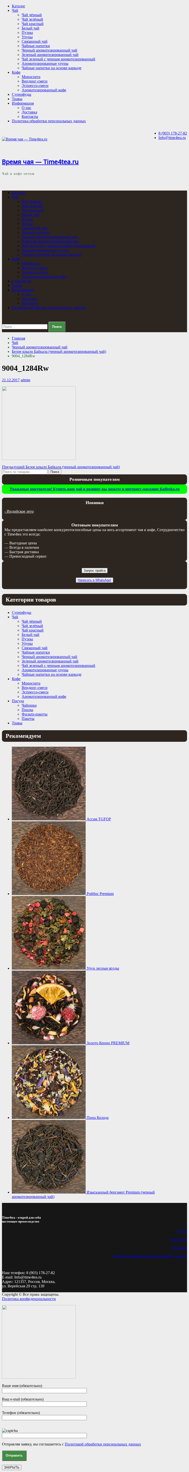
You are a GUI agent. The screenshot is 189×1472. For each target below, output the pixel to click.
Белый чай (30, 28)
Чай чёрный (32, 15)
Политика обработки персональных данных (49, 121)
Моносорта (31, 77)
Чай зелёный (32, 19)
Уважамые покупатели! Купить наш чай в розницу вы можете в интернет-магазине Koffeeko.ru (95, 489)
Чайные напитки (36, 46)
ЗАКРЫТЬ (11, 1467)
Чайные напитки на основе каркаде (51, 68)
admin (25, 380)
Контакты (30, 116)
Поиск (54, 472)
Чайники (29, 705)
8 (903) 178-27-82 (172, 133)
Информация (23, 103)
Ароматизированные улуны (45, 63)
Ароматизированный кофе (44, 90)
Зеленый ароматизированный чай (50, 55)
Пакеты (28, 718)
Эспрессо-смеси (35, 85)
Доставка (29, 112)
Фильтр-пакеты (34, 714)
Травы (17, 99)
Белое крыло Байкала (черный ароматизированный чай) (59, 351)
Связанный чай (34, 41)
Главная (18, 338)
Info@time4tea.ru (172, 138)
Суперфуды (21, 94)
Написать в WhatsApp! (94, 580)
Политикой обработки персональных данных (103, 1444)
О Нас (182, 1231)
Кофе (16, 72)
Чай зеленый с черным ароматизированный (58, 59)
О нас (26, 108)
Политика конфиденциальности (29, 1299)
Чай (15, 10)
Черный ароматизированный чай (49, 50)
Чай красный (33, 24)
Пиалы (27, 710)
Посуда (18, 701)
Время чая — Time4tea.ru (40, 161)
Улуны (27, 37)
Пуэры (27, 32)
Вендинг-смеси (34, 81)
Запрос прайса (95, 570)
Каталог (18, 6)
